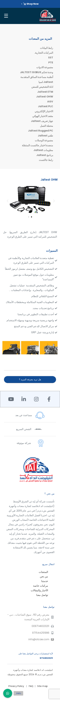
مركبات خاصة (40, 586)
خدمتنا (44, 581)
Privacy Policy (16, 686)
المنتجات (43, 572)
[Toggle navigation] (5, 16)
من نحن (44, 576)
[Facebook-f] (49, 399)
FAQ (31, 686)
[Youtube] (10, 399)
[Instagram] (36, 399)
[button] (7, 200)
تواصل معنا (42, 595)
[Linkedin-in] (23, 399)
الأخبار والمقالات (39, 590)
